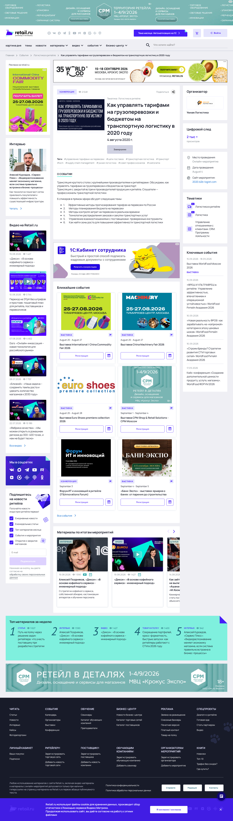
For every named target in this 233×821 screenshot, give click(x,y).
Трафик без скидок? (207, 763)
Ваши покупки (17, 753)
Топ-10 (200, 758)
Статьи (13, 714)
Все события (64, 515)
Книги (201, 748)
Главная (10, 55)
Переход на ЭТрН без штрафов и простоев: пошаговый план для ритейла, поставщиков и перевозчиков (28, 304)
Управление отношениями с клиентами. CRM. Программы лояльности (205, 229)
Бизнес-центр (126, 709)
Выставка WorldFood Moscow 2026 (204, 265)
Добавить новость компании (90, 763)
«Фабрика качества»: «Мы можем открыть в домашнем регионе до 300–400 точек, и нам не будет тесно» (27, 433)
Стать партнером (206, 724)
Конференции (52, 729)
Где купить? (203, 768)
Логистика (201, 215)
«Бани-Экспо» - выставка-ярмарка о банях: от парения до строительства (143, 492)
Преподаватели (89, 728)
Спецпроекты (206, 709)
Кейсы (13, 729)
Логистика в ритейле (45, 55)
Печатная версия (170, 724)
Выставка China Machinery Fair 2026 (142, 344)
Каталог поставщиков (128, 724)
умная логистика (107, 162)
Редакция (192, 787)
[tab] (64, 174)
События (24, 55)
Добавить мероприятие (173, 765)
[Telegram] (64, 33)
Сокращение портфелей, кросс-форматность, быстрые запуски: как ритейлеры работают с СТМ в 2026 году (157, 639)
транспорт (163, 159)
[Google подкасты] (94, 33)
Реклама (167, 709)
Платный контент (170, 729)
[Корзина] (197, 33)
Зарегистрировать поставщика (90, 755)
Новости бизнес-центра (129, 714)
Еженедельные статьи (26, 523)
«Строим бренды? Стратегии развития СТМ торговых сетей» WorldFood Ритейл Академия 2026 (204, 354)
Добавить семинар (126, 765)
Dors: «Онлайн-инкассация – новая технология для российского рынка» (27, 346)
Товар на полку (169, 735)
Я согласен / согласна (169, 809)
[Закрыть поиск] (147, 48)
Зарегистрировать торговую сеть (55, 755)
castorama (154, 162)
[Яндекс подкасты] (89, 33)
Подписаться (28, 561)
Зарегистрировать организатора (171, 759)
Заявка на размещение (173, 714)
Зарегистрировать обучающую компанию (128, 759)
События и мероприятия (28, 535)
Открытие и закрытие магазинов (26, 542)
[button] (59, 45)
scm (61, 162)
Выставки (50, 724)
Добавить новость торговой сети (54, 763)
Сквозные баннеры (171, 719)
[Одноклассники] (69, 33)
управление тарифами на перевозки (85, 159)
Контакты (213, 787)
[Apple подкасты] (99, 33)
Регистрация (81, 355)
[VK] (54, 33)
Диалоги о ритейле (207, 714)
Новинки (201, 753)
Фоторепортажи (18, 735)
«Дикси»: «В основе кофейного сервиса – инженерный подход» (134, 581)
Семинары (86, 714)
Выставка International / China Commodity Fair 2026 (85, 346)
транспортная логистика (141, 159)
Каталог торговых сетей (129, 719)
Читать (14, 208)
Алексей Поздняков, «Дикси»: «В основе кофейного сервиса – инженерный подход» (79, 583)
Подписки (15, 758)
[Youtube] (74, 33)
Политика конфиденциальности (122, 785)
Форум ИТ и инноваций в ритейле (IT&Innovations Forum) (80, 492)
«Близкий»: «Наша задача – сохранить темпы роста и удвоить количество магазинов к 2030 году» (26, 389)
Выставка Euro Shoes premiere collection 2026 (85, 419)
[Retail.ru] (24, 33)
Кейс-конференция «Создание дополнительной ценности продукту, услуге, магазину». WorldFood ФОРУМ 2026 (205, 378)
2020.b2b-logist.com (204, 182)
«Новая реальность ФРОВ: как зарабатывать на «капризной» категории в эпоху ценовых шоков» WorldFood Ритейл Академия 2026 (205, 328)
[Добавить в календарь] (108, 355)
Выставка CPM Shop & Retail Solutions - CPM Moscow (145, 419)
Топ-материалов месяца (28, 529)
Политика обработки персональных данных (128, 790)
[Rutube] (79, 33)
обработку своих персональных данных (27, 576)
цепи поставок (116, 159)
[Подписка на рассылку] (49, 33)
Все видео (16, 445)
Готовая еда (203, 719)
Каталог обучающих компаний (91, 721)
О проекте (170, 787)
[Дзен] (84, 33)
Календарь (50, 714)
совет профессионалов (132, 162)
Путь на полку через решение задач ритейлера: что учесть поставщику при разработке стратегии (31, 639)
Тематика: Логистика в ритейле (123, 98)
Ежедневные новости (26, 518)
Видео (200, 729)
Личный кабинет (21, 748)
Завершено (120, 149)
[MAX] (59, 33)
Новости (14, 719)
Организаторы (52, 719)
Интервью (15, 724)
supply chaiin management (80, 162)
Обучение (87, 709)
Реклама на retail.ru (19, 64)
